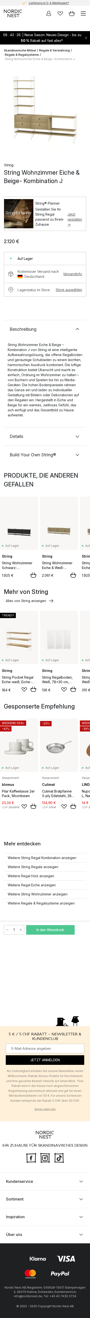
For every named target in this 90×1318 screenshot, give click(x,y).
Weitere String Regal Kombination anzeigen (42, 858)
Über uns (14, 1234)
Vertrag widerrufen (45, 1109)
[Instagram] (45, 1157)
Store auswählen (69, 290)
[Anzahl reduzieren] (7, 930)
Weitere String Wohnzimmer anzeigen (37, 894)
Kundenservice (19, 1181)
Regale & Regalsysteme (22, 54)
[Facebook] (31, 1157)
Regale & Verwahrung (54, 50)
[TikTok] (59, 1157)
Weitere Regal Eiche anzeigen (32, 885)
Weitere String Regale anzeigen (33, 867)
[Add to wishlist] (24, 689)
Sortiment (15, 1199)
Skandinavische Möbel (20, 50)
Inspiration (15, 1216)
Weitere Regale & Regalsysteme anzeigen (41, 903)
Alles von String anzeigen (26, 601)
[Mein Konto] (48, 13)
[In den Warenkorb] (33, 575)
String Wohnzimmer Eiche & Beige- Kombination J (40, 59)
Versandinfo (72, 274)
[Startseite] (13, 13)
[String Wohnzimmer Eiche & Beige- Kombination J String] (45, 110)
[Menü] (83, 13)
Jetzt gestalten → (74, 219)
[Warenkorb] (72, 13)
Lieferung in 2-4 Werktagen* (49, 3)
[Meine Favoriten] (60, 13)
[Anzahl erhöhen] (21, 930)
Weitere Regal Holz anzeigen (31, 876)
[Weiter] (81, 111)
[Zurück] (8, 111)
